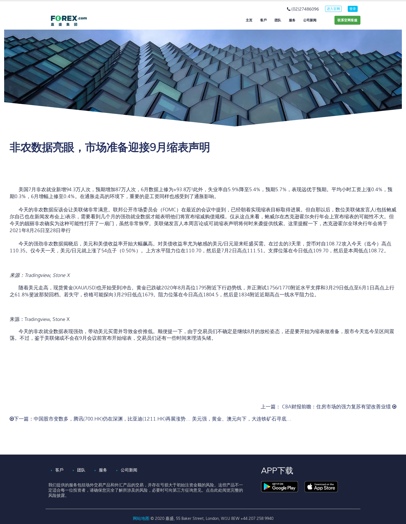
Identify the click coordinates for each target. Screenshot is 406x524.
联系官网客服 (347, 20)
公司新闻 (310, 20)
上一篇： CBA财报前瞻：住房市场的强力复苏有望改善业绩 (326, 407)
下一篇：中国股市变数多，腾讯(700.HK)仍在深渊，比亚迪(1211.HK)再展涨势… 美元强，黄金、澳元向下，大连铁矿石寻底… (152, 419)
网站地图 (142, 518)
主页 (249, 20)
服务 (292, 20)
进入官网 (333, 9)
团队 (278, 20)
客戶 (263, 20)
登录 (352, 9)
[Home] (73, 21)
